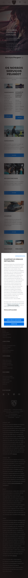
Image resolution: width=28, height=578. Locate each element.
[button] (14, 320)
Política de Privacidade (10, 309)
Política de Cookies (13, 305)
